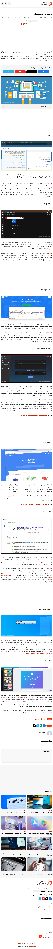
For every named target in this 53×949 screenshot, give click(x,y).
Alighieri (50, 253)
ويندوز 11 (24, 831)
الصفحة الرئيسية (48, 11)
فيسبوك (24, 810)
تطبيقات (50, 831)
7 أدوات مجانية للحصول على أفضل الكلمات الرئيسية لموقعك (33, 505)
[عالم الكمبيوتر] (46, 4)
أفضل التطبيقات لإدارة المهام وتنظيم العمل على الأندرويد (34, 415)
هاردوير (50, 810)
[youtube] (20, 71)
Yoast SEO (49, 569)
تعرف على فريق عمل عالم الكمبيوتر (42, 907)
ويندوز (25, 873)
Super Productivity (47, 400)
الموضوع (43, 562)
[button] (44, 725)
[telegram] (8, 71)
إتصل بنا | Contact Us (45, 910)
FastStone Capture (8, 645)
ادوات (42, 11)
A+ (23, 24)
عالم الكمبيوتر (21, 944)
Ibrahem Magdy (32, 947)
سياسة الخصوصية (46, 913)
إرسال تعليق (46, 751)
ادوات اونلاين (37, 719)
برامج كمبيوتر (49, 852)
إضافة (41, 339)
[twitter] (31, 71)
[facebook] (43, 71)
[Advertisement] (26, 39)
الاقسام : (50, 891)
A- (21, 24)
